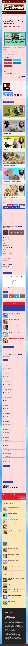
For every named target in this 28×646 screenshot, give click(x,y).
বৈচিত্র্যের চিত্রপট (7, 432)
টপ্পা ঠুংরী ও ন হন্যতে (7, 397)
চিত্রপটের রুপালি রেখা (8, 389)
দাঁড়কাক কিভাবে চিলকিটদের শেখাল (9, 165)
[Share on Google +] (8, 63)
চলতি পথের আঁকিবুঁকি (7, 384)
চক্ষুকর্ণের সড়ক (7, 381)
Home (5, 16)
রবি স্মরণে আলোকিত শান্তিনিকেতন (14, 325)
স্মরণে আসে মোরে (7, 461)
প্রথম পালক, (6, 27)
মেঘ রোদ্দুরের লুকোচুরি (8, 435)
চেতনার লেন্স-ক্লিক (7, 392)
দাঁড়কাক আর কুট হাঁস (7, 117)
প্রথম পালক (8, 16)
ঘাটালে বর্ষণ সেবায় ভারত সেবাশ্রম (14, 332)
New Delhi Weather (7, 249)
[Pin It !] (8, 66)
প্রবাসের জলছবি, (10, 27)
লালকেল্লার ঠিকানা (7, 450)
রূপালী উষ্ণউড (7, 448)
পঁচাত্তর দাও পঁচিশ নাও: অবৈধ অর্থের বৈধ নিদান (15, 584)
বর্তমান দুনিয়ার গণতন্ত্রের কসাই (13, 513)
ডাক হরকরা (6, 405)
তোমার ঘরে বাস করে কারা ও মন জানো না (14, 595)
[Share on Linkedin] (17, 63)
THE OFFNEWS (4, 644)
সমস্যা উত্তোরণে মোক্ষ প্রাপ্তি (13, 519)
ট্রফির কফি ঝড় (7, 403)
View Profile (9, 93)
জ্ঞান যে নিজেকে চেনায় (11, 525)
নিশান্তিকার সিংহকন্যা (8, 416)
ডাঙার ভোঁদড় (6, 149)
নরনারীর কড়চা (7, 411)
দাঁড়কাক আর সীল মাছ (7, 133)
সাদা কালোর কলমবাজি (8, 453)
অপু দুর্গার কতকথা (7, 368)
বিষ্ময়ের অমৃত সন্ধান (7, 429)
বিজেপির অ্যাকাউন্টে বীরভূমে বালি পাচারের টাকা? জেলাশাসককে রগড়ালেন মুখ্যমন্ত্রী (15, 590)
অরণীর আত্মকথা (7, 371)
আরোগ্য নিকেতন (7, 373)
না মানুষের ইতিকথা (7, 413)
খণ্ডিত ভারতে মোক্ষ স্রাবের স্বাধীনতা (15, 313)
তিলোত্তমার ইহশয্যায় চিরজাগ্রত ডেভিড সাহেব (16, 338)
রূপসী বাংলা (6, 445)
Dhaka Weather (6, 260)
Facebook (22, 205)
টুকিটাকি (6, 400)
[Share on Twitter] (17, 60)
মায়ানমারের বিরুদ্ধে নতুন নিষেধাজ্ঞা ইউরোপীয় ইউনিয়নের (13, 22)
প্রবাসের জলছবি (13, 16)
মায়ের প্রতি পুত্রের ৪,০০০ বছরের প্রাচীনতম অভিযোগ (12, 197)
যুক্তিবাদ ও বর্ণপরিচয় (7, 440)
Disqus (15, 205)
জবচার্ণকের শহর (7, 395)
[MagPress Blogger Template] (14, 7)
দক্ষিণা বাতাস (6, 408)
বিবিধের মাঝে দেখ (7, 427)
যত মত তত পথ (7, 437)
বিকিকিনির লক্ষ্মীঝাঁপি (7, 424)
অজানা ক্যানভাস (7, 365)
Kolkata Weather (6, 239)
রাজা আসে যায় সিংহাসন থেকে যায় (14, 319)
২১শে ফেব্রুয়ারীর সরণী (8, 363)
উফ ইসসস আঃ (7, 379)
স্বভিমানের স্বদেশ (7, 458)
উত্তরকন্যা (6, 376)
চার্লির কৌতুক (6, 387)
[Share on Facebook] (8, 60)
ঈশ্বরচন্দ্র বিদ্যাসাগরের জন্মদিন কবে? (14, 507)
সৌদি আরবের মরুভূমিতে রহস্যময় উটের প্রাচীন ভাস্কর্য (12, 181)
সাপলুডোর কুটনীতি (7, 456)
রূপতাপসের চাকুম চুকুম (8, 442)
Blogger (10, 205)
